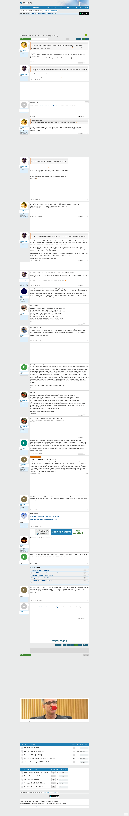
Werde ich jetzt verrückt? (32, 747)
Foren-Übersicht (23, 792)
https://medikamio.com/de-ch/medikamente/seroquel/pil (44, 519)
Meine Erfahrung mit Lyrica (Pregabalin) (39, 35)
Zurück (58, 645)
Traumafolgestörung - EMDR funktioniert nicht (39, 762)
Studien (68, 7)
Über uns (38, 807)
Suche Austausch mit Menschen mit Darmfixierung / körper (43, 776)
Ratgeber (49, 7)
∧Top (126, 814)
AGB (61, 807)
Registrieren (78, 7)
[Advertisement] (59, 353)
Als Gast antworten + (25, 39)
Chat (54, 7)
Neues (27, 7)
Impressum (43, 807)
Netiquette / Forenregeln (67, 807)
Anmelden (86, 7)
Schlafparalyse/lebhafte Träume (34, 751)
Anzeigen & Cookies (56, 807)
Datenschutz (48, 807)
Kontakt (33, 807)
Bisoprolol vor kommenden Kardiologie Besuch (39, 772)
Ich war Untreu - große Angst (33, 755)
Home (22, 7)
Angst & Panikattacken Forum (35, 792)
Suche (43, 7)
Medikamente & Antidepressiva (50, 792)
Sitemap (75, 807)
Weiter (85, 645)
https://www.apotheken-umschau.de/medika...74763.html (44, 516)
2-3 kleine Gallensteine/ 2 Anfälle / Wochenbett (39, 758)
